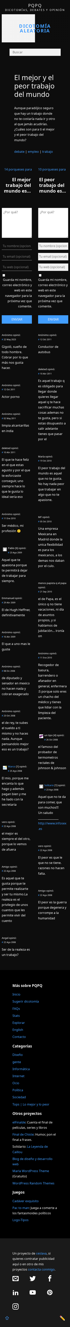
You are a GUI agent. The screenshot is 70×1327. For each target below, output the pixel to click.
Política (17, 1090)
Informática (21, 1069)
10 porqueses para (52, 169)
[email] (15, 1280)
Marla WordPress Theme (30, 1171)
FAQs (16, 1008)
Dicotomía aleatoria (35, 28)
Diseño (17, 1055)
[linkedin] (15, 1294)
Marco (11, 766)
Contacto (19, 1037)
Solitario (49, 785)
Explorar (18, 1023)
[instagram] (15, 1308)
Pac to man (20, 1208)
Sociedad (19, 1097)
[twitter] (33, 1280)
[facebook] (50, 1280)
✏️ (62, 1318)
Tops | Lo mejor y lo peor (30, 1104)
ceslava (41, 1253)
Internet (18, 1076)
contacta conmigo (41, 1269)
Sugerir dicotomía (25, 1001)
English (17, 1030)
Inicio (16, 994)
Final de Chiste (23, 1134)
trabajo (47, 151)
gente (16, 1062)
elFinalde (18, 1122)
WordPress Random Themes (33, 1183)
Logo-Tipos (20, 1220)
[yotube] (33, 1294)
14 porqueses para (18, 169)
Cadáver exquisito (25, 1201)
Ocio (15, 1083)
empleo (33, 151)
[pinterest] (50, 1294)
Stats (16, 1016)
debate (19, 151)
